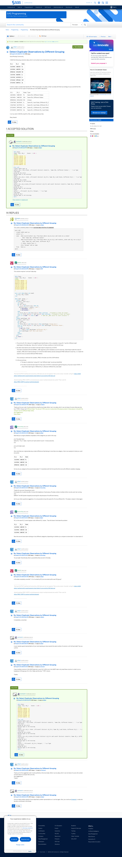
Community (11, 7)
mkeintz (19, 262)
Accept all (14, 839)
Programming (28, 7)
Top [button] (10, 815)
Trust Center (42, 852)
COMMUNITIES (28, 3)
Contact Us (103, 3)
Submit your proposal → (99, 63)
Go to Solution (78, 47)
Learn (19, 7)
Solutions (68, 7)
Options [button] (12, 36)
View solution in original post (20, 200)
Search (95, 3)
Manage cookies (20, 844)
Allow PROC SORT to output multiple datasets (26, 382)
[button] (8, 52)
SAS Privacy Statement (27, 827)
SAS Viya (47, 7)
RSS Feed (43, 36)
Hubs (76, 7)
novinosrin (19, 141)
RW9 (18, 218)
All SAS (88, 2)
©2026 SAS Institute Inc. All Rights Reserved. (58, 852)
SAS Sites (107, 3)
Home (7, 30)
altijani (15, 47)
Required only (25, 839)
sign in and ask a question (51, 41)
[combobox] (46, 25)
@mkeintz (73, 799)
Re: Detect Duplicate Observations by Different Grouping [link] (45, 30)
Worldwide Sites (99, 3)
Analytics (38, 7)
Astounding (20, 426)
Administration (58, 7)
